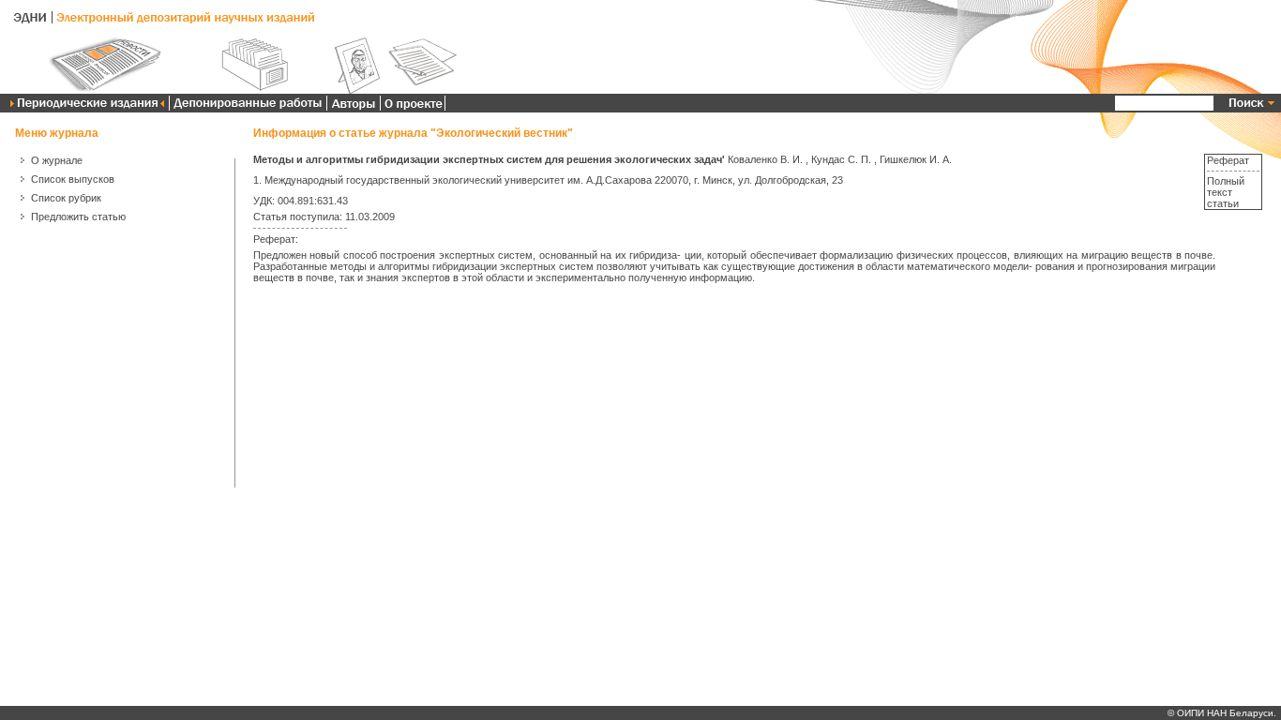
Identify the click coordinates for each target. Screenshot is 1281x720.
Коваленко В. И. (765, 159)
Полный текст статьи (1225, 192)
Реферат (1228, 160)
